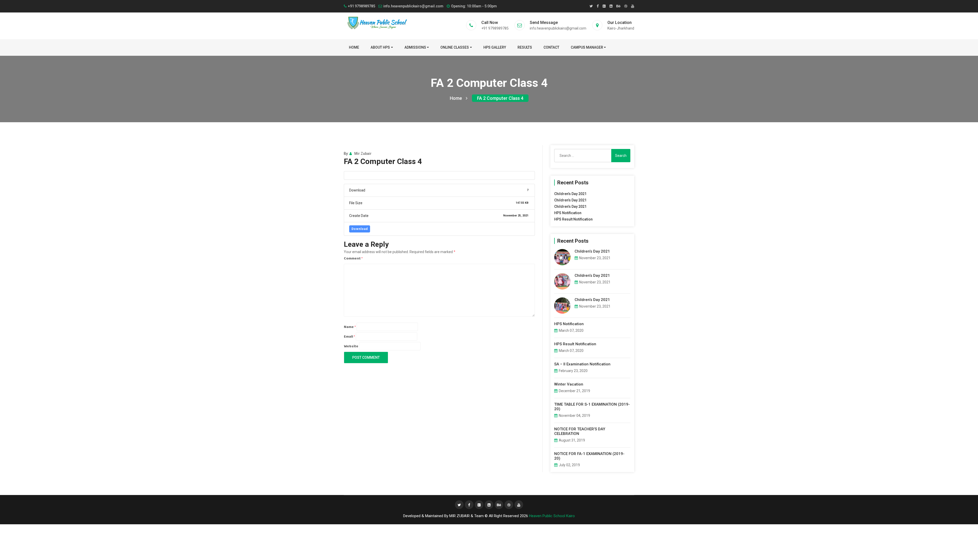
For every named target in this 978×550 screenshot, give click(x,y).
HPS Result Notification (573, 219)
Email (349, 336)
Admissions (415, 47)
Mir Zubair (363, 154)
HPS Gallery (494, 47)
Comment (353, 258)
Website (351, 346)
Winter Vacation (568, 384)
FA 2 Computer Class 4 (500, 98)
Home (354, 47)
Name (350, 327)
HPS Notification (567, 213)
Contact (551, 47)
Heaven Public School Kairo (552, 516)
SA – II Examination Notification (582, 364)
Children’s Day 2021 (570, 194)
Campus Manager (587, 47)
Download (359, 229)
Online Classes (454, 47)
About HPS (380, 47)
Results (525, 47)
